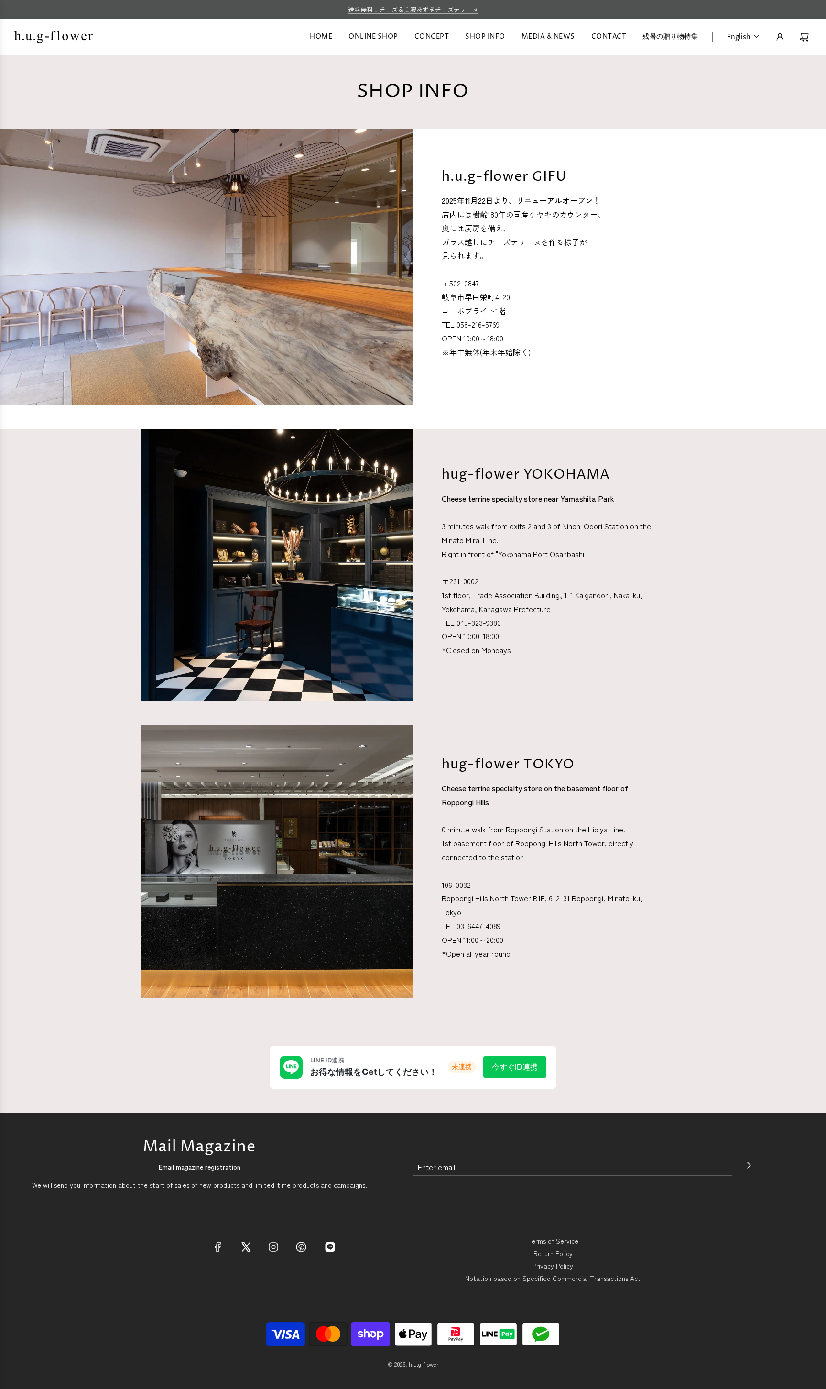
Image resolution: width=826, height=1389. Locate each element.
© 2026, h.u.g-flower (413, 1364)
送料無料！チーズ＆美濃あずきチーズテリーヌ (413, 9)
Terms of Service (553, 1241)
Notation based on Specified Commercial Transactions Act (553, 1278)
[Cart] (805, 37)
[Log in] (780, 37)
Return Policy (553, 1253)
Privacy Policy (553, 1265)
